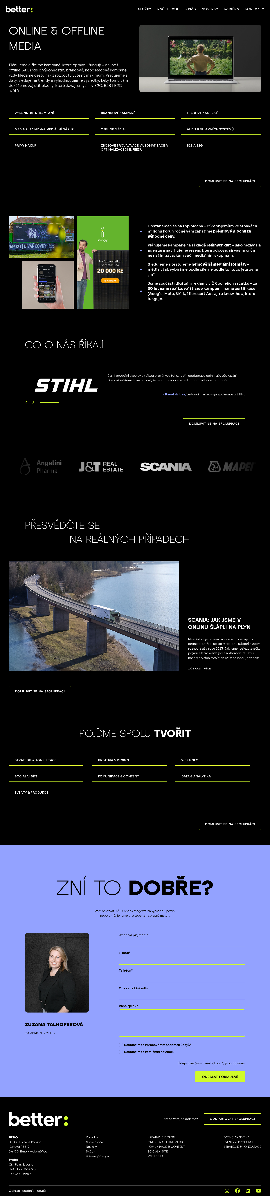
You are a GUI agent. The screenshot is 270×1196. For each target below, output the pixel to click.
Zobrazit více (199, 668)
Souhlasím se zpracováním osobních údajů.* (158, 1045)
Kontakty (254, 9)
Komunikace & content (166, 1146)
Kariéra (231, 9)
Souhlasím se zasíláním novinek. (149, 1052)
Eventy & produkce (239, 1142)
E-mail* (125, 953)
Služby (144, 9)
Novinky (209, 9)
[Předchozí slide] (26, 402)
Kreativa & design (161, 1137)
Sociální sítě (158, 1151)
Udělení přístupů (97, 1156)
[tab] (49, 402)
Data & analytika (236, 1137)
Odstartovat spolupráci (232, 1119)
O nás (190, 9)
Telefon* (126, 971)
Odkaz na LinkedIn (133, 988)
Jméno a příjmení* (133, 935)
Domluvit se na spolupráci (230, 181)
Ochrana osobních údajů (27, 1191)
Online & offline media (165, 1142)
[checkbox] (121, 1045)
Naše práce (168, 9)
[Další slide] (33, 402)
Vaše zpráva (128, 1006)
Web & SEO (156, 1156)
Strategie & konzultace (242, 1146)
